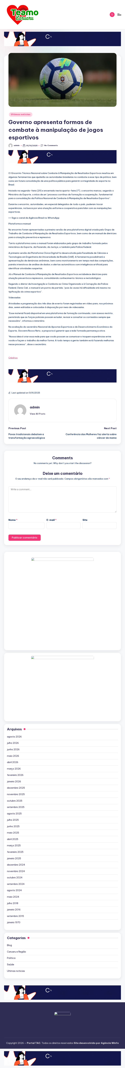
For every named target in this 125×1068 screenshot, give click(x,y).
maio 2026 (13, 755)
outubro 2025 (14, 800)
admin (35, 407)
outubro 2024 (14, 877)
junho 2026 (13, 749)
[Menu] (119, 15)
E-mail (51, 520)
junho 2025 (13, 826)
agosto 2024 (14, 890)
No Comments (51, 145)
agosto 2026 (14, 736)
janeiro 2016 (14, 909)
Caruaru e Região (16, 951)
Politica (11, 958)
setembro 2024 (16, 884)
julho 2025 (13, 819)
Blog (9, 945)
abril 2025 (12, 839)
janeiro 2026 (14, 781)
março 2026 (14, 768)
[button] (37, 413)
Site (85, 520)
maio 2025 (13, 832)
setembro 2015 (15, 916)
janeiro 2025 (14, 858)
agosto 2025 (14, 813)
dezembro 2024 (16, 864)
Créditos (13, 357)
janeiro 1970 (13, 922)
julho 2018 (12, 903)
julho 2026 (13, 743)
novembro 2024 (16, 871)
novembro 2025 (16, 794)
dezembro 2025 (16, 787)
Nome (12, 520)
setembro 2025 (15, 807)
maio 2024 (13, 896)
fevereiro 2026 (15, 775)
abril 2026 (12, 762)
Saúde (10, 964)
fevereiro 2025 (15, 852)
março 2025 (14, 845)
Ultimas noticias (20, 114)
